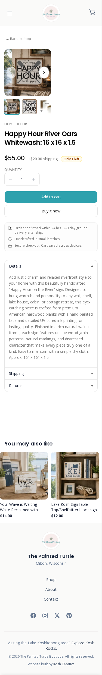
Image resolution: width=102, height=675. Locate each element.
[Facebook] (33, 615)
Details (51, 266)
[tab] (12, 106)
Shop (50, 579)
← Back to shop (18, 38)
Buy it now (51, 211)
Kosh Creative (64, 664)
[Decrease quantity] (11, 179)
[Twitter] (57, 615)
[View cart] (92, 13)
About (51, 589)
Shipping (51, 373)
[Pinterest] (69, 615)
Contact (51, 599)
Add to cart (51, 196)
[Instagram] (45, 615)
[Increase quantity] (33, 179)
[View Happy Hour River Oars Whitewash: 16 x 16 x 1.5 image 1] (27, 72)
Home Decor (15, 124)
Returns (51, 385)
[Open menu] (9, 13)
